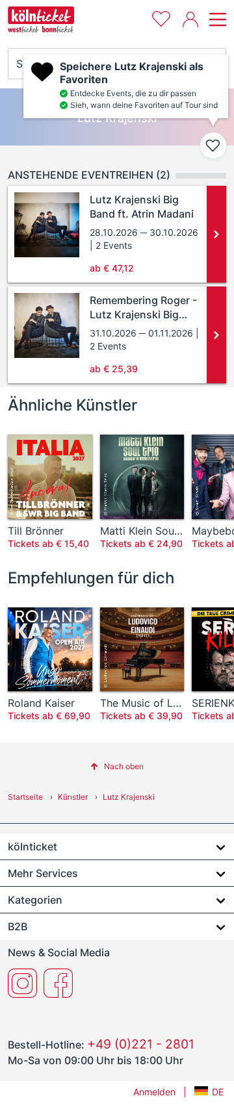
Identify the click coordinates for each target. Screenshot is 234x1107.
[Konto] (190, 19)
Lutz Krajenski (129, 797)
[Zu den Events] (216, 234)
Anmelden (154, 1091)
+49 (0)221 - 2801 (140, 1044)
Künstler (73, 797)
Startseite (25, 797)
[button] (117, 766)
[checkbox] (213, 146)
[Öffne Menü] (215, 19)
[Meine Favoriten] (161, 17)
